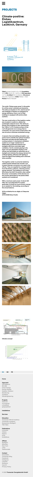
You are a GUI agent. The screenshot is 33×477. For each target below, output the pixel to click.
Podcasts (5, 430)
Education (5, 418)
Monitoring (5, 393)
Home (4, 379)
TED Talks (5, 425)
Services (5, 414)
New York (5, 446)
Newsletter (5, 455)
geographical (6, 407)
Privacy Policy (6, 466)
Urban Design (6, 388)
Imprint (4, 465)
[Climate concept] (16, 336)
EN (3, 372)
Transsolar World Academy (10, 420)
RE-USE (4, 386)
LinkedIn (4, 461)
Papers (4, 433)
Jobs (3, 447)
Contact (4, 453)
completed (5, 405)
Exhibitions (5, 437)
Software (5, 463)
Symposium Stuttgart (9, 423)
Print (3, 435)
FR (12, 372)
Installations (6, 410)
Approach (5, 382)
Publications (6, 428)
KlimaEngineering (7, 396)
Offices (4, 441)
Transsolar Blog (7, 456)
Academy (5, 394)
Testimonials (6, 449)
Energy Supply (6, 389)
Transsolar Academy (8, 421)
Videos (4, 432)
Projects (9, 9)
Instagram (5, 460)
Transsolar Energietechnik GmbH (17, 472)
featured (5, 401)
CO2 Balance (6, 384)
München (5, 444)
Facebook (5, 458)
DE (7, 372)
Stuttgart (5, 442)
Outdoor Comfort (7, 391)
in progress (5, 403)
